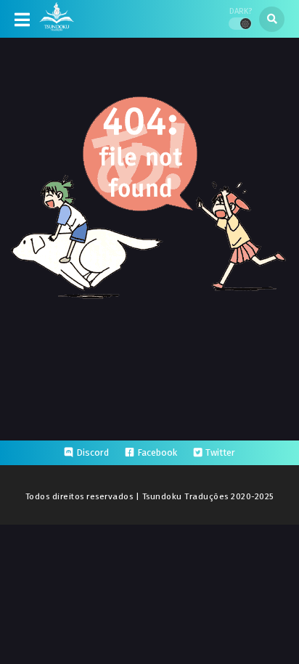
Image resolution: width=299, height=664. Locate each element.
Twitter (220, 452)
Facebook (157, 452)
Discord (92, 452)
